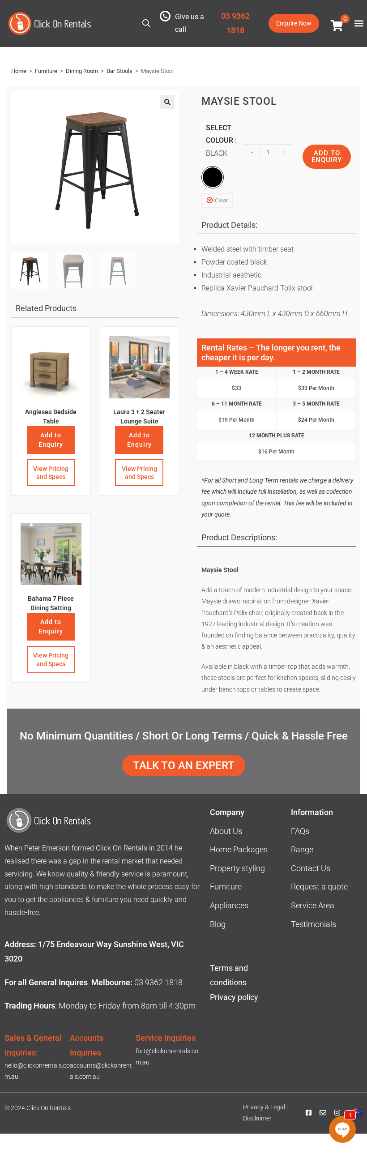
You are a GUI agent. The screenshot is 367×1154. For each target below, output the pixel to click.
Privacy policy (235, 997)
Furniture (46, 71)
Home (18, 71)
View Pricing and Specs (50, 472)
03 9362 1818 (158, 982)
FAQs (300, 831)
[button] (358, 23)
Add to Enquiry (50, 440)
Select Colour (219, 141)
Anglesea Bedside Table (51, 416)
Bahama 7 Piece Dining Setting (51, 603)
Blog (218, 924)
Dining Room (82, 71)
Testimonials (313, 924)
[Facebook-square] (309, 1113)
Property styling (237, 868)
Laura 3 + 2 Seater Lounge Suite (139, 416)
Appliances (229, 905)
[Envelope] (323, 1113)
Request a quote (319, 886)
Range (302, 849)
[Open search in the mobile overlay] (146, 22)
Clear (221, 200)
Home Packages (239, 849)
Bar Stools (119, 71)
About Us (226, 831)
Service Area (312, 905)
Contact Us (310, 868)
